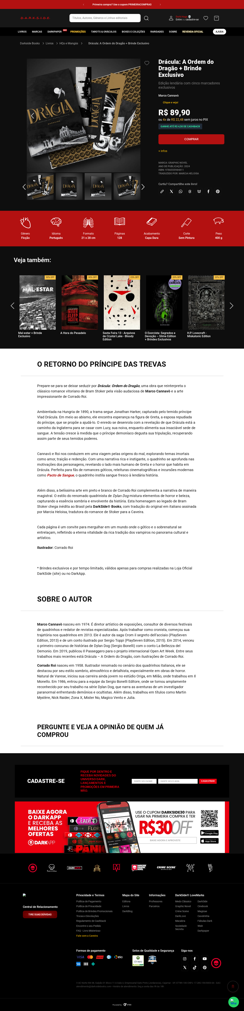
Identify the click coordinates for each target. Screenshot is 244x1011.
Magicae (202, 911)
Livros (22, 31)
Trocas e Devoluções (87, 916)
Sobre (173, 31)
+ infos (162, 151)
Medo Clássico (183, 901)
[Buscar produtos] (146, 18)
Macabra (180, 920)
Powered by (117, 1005)
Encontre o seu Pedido (88, 925)
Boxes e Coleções (133, 31)
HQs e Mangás (68, 43)
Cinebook (203, 906)
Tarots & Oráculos (103, 31)
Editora (126, 901)
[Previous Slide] (83, 4)
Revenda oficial (192, 31)
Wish (200, 925)
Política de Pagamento (88, 901)
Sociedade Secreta (181, 927)
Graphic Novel (183, 906)
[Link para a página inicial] (31, 43)
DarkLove (180, 916)
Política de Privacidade (88, 906)
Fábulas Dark (205, 920)
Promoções (78, 31)
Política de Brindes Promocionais (94, 911)
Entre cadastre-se (187, 19)
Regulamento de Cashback (91, 920)
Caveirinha (203, 916)
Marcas (37, 31)
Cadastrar (208, 781)
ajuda (219, 31)
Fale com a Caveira (87, 935)
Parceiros (154, 906)
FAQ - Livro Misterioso (88, 930)
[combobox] (109, 18)
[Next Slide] (160, 4)
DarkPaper (55, 31)
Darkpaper (203, 930)
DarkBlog (127, 911)
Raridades (157, 31)
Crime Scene (182, 911)
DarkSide (202, 901)
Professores (155, 901)
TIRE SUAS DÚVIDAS (40, 914)
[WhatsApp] (233, 1002)
